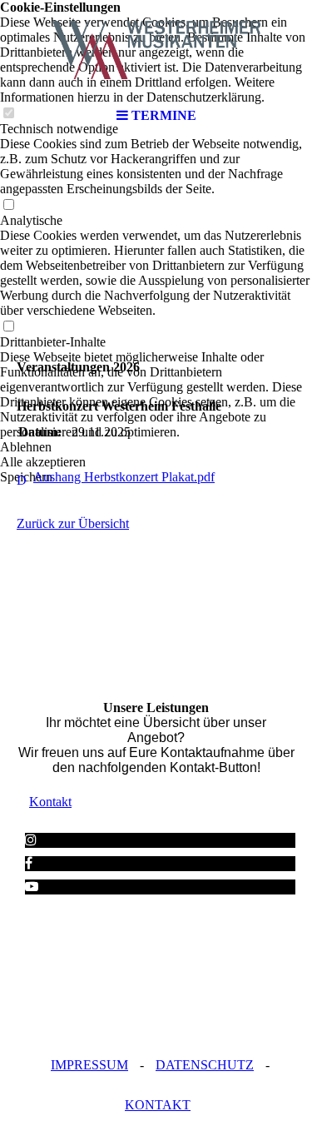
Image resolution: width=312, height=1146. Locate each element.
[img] (156, 50)
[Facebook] (28, 863)
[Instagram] (31, 840)
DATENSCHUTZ (205, 1065)
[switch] (8, 205)
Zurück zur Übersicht (73, 523)
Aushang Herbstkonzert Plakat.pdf (124, 477)
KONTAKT (158, 1105)
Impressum (89, 1065)
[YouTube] (31, 886)
